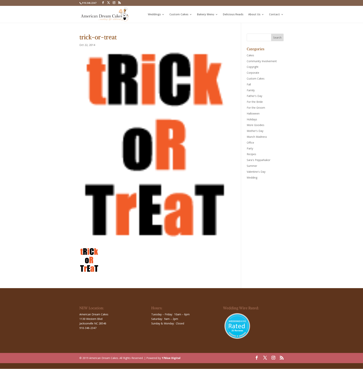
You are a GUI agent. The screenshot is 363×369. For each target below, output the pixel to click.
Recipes (251, 154)
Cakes (250, 55)
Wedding (252, 177)
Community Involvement (262, 61)
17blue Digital (171, 358)
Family (251, 90)
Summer (252, 166)
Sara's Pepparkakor (258, 160)
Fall (249, 84)
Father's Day (254, 96)
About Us (254, 14)
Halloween (253, 113)
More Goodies (255, 125)
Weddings (154, 14)
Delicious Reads (233, 14)
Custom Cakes (178, 14)
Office (250, 142)
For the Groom (256, 107)
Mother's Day (255, 131)
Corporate (253, 72)
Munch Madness (257, 136)
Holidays (252, 119)
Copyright (252, 67)
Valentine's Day (256, 171)
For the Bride (255, 102)
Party (250, 148)
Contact (274, 14)
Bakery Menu (205, 14)
